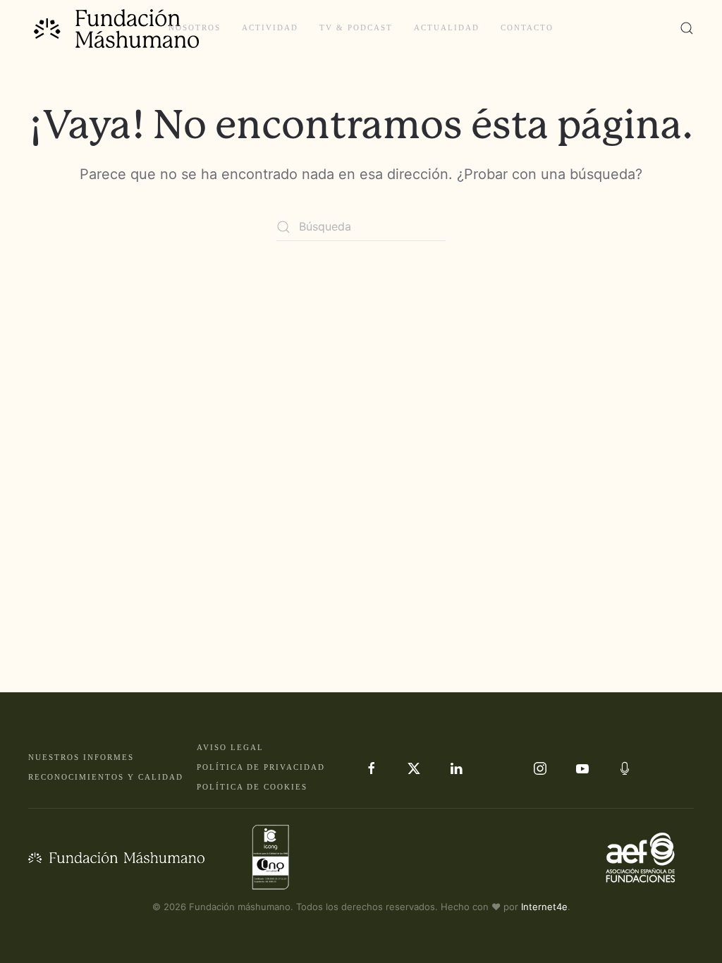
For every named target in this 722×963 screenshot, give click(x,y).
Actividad (270, 27)
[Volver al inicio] (118, 28)
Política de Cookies (252, 787)
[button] (687, 28)
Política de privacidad (261, 767)
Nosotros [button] (195, 27)
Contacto (527, 27)
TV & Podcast (356, 27)
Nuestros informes (81, 757)
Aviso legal (230, 747)
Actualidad (446, 27)
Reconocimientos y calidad (105, 777)
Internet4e (544, 906)
